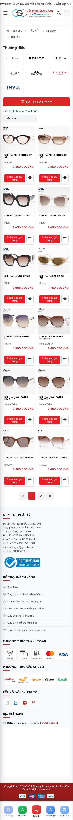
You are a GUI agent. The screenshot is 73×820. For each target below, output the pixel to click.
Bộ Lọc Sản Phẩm (39, 102)
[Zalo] (15, 702)
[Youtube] (24, 702)
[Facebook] (6, 702)
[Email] (33, 702)
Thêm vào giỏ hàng (14, 178)
